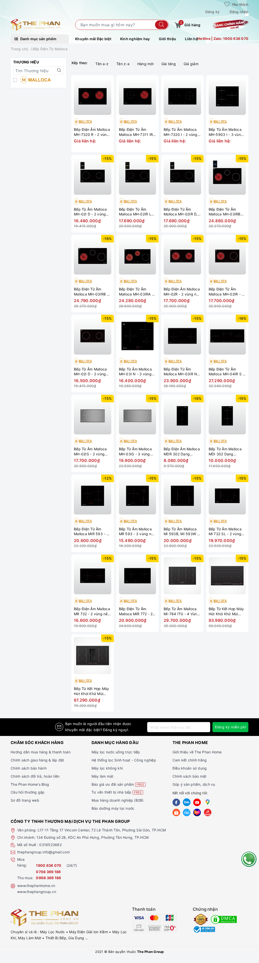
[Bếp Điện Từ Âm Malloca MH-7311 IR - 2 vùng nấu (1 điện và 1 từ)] (137, 96)
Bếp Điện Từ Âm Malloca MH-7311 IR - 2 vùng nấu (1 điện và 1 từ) (137, 132)
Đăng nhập (239, 12)
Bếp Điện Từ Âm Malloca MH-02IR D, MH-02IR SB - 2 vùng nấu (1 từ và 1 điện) (182, 211)
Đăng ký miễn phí (230, 727)
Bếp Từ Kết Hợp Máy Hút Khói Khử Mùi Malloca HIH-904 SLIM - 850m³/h (226, 611)
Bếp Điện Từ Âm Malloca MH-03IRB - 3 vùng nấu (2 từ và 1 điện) (92, 291)
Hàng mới (145, 64)
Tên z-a (123, 64)
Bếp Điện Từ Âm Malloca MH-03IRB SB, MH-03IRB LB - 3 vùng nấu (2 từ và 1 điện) (227, 211)
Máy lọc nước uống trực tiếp (116, 752)
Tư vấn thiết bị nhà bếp (117, 792)
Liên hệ (191, 39)
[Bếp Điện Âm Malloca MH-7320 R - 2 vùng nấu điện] (92, 96)
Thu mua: (25, 878)
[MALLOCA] (38, 80)
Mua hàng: (22, 862)
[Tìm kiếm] (161, 24)
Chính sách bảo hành (29, 768)
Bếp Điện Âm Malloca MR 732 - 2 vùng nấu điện (92, 611)
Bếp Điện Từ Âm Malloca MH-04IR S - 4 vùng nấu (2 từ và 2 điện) (227, 371)
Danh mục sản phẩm (37, 39)
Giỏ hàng (190, 23)
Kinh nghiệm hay (135, 39)
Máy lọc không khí (107, 768)
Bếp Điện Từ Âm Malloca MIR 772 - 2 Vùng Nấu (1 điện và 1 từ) (136, 611)
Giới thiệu (167, 39)
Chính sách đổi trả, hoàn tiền (35, 776)
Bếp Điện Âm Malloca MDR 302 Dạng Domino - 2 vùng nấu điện (182, 451)
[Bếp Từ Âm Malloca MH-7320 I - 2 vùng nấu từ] (182, 96)
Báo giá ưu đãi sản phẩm (118, 784)
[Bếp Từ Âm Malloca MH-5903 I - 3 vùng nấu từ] (227, 96)
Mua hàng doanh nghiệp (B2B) (118, 800)
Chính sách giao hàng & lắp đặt (37, 760)
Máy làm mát (103, 776)
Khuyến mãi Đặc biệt (93, 39)
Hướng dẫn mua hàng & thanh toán (41, 752)
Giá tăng (168, 64)
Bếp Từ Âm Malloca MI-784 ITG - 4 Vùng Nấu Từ (181, 611)
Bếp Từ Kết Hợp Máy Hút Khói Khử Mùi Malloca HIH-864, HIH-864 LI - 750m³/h (91, 691)
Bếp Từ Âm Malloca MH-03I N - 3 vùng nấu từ (135, 371)
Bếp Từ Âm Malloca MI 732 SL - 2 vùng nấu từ (225, 531)
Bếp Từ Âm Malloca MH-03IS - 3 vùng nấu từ (135, 451)
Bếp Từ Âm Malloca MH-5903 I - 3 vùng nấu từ (226, 132)
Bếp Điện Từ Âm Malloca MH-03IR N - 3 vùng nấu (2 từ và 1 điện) (182, 371)
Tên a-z (102, 64)
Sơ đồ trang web (25, 800)
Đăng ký (212, 12)
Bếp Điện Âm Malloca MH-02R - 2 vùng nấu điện (182, 291)
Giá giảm (191, 64)
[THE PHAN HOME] (35, 24)
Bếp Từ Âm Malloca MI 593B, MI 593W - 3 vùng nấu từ (181, 531)
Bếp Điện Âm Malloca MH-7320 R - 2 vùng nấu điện (92, 132)
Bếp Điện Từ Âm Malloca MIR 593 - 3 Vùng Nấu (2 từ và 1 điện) (91, 531)
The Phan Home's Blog (30, 784)
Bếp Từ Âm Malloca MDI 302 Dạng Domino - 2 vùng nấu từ (226, 451)
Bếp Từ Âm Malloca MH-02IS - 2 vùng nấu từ (90, 451)
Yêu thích (239, 4)
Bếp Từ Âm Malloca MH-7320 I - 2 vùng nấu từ (181, 132)
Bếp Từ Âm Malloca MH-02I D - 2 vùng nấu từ (90, 211)
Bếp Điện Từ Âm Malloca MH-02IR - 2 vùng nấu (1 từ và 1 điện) (226, 291)
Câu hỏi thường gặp (28, 792)
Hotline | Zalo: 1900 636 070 (223, 38)
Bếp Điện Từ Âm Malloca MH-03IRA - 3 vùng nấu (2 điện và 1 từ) (136, 291)
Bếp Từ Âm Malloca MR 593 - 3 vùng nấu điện (137, 531)
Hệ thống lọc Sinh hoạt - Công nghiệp (124, 760)
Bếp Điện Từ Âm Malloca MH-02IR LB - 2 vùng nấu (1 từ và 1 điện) (137, 211)
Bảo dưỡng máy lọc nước (113, 808)
